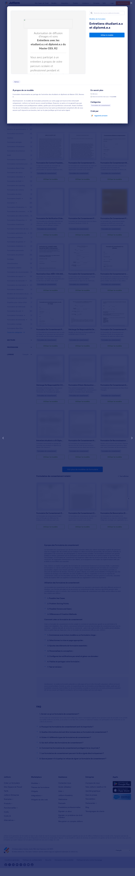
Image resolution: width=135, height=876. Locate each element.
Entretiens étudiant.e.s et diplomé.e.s (106, 26)
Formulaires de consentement (100, 105)
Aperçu (16, 82)
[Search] (91, 13)
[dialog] (67, 438)
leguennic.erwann (100, 116)
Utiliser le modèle (107, 35)
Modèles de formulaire (97, 19)
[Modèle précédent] (3, 438)
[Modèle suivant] (132, 438)
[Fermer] (131, 3)
